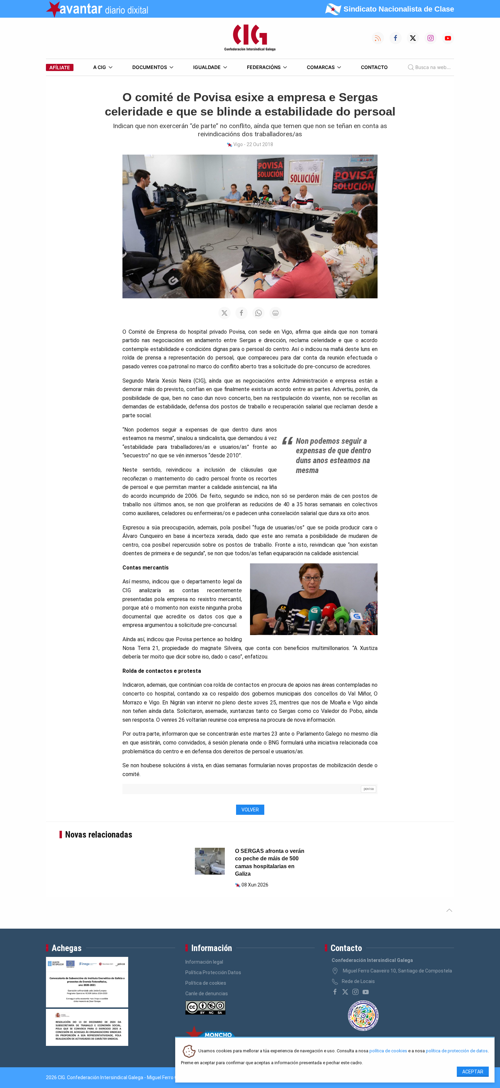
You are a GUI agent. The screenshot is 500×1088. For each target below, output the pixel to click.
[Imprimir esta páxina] (275, 313)
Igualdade (207, 67)
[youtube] (365, 991)
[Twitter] (345, 991)
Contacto (374, 67)
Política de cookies (205, 983)
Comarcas (321, 67)
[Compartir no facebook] (241, 313)
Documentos (149, 67)
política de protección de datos (457, 1051)
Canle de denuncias (206, 993)
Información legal (204, 962)
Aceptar (472, 1071)
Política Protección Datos (213, 972)
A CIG (99, 67)
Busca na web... (433, 67)
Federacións (264, 67)
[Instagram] (355, 991)
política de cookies (388, 1051)
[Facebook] (335, 991)
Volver (250, 809)
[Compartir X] (224, 313)
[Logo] (250, 38)
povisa (369, 789)
